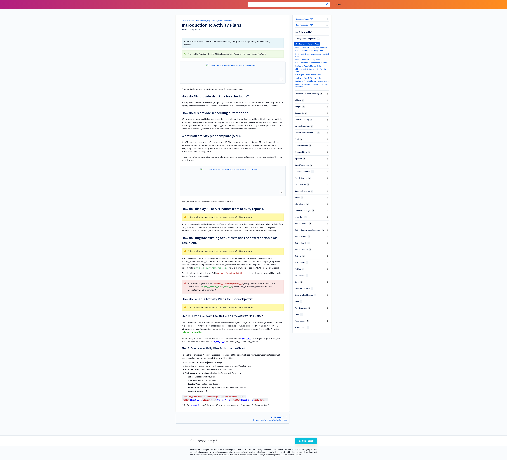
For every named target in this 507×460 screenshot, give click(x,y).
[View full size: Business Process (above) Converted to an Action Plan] (232, 181)
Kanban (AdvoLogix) (304, 210)
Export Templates (303, 165)
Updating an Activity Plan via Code (308, 75)
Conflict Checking (303, 119)
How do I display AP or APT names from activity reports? (223, 208)
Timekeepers (301, 321)
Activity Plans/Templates (222, 20)
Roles (298, 301)
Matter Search (302, 243)
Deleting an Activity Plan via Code (308, 78)
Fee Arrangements (304, 171)
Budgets (299, 106)
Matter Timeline (303, 249)
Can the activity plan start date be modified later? (312, 55)
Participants (301, 262)
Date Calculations (303, 126)
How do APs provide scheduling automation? (215, 113)
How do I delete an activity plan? (307, 59)
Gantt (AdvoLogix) (303, 191)
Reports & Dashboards (305, 295)
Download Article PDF (304, 25)
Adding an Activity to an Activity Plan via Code (310, 70)
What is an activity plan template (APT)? (211, 135)
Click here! (307, 441)
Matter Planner (302, 236)
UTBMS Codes (301, 327)
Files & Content (302, 178)
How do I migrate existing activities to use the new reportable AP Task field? (229, 240)
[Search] (327, 4)
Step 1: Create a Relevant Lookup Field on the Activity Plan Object (222, 316)
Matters (299, 256)
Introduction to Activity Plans (211, 25)
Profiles (299, 269)
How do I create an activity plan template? (311, 47)
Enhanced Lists (302, 152)
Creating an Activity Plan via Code (308, 66)
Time (298, 314)
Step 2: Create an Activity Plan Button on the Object (213, 348)
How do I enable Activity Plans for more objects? (217, 299)
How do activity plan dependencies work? (311, 63)
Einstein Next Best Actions (307, 132)
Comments (300, 113)
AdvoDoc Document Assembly (308, 93)
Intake (298, 197)
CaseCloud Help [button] (171, 1)
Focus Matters (302, 184)
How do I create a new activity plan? (309, 51)
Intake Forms (301, 204)
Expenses (300, 158)
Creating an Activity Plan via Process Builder (312, 81)
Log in (339, 4)
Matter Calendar (303, 223)
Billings (299, 100)
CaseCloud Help (188, 20)
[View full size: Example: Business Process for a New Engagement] (232, 72)
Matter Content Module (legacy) (309, 230)
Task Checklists (302, 308)
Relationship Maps (303, 288)
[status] (233, 43)
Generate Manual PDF (304, 19)
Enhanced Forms (303, 145)
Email (298, 139)
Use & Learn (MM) (203, 20)
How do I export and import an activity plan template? (311, 85)
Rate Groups (301, 275)
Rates (298, 282)
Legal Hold (300, 217)
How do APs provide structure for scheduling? (215, 96)
